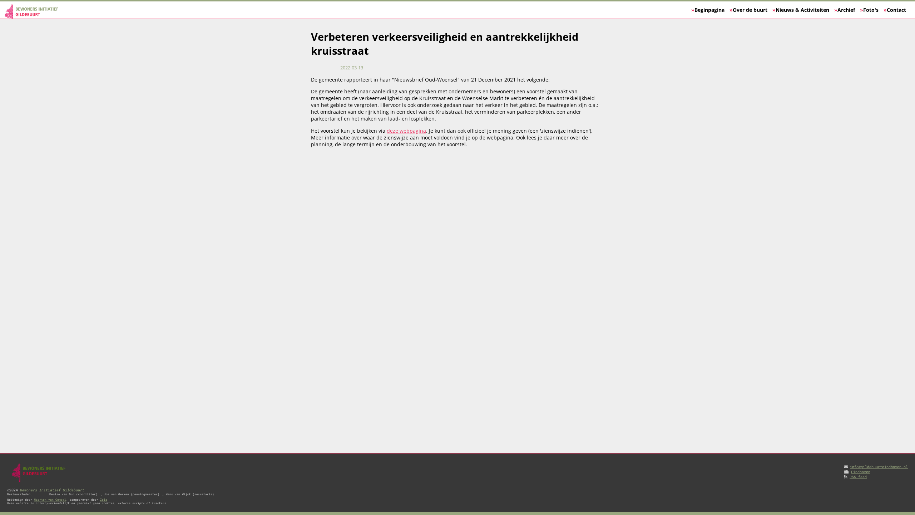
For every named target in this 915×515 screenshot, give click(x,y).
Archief (846, 9)
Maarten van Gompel (50, 499)
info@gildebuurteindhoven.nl (879, 466)
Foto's (871, 9)
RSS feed (858, 476)
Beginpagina (709, 9)
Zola (103, 499)
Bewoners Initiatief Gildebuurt (52, 489)
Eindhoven (860, 471)
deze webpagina (406, 130)
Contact (896, 9)
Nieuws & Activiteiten (802, 9)
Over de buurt (750, 9)
